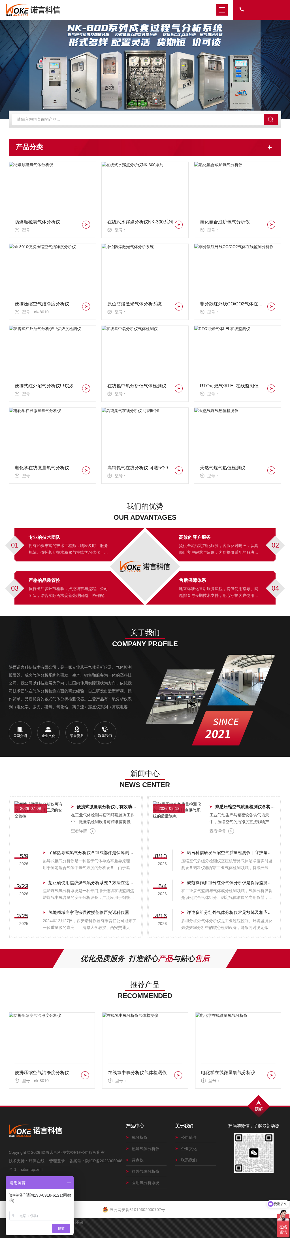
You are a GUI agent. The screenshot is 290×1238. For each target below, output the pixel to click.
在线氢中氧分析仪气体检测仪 (136, 385)
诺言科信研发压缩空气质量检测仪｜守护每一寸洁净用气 (231, 852)
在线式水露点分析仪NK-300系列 (140, 221)
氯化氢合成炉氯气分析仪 (225, 221)
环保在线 (36, 1161)
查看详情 (79, 831)
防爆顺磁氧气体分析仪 (37, 221)
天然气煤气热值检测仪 (222, 467)
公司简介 (189, 1137)
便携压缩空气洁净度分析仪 (42, 303)
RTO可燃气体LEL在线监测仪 (229, 385)
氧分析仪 (140, 1137)
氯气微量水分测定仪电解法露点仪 (233, 1072)
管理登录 (57, 1161)
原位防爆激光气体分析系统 (134, 303)
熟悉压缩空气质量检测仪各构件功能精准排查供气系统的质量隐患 (245, 806)
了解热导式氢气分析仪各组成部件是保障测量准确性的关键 (92, 852)
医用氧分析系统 (145, 1182)
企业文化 (189, 1148)
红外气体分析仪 (145, 1171)
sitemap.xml (31, 1169)
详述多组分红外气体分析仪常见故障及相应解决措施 (231, 912)
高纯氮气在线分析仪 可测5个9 (137, 467)
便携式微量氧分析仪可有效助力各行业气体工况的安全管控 (107, 806)
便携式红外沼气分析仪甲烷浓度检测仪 (47, 385)
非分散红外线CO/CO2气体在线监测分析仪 (232, 303)
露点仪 (138, 1160)
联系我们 (189, 1160)
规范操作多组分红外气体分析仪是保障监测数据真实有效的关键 (231, 882)
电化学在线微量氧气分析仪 (42, 467)
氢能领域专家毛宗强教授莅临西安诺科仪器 (88, 912)
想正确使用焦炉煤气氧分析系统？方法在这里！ (92, 882)
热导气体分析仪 (145, 1148)
